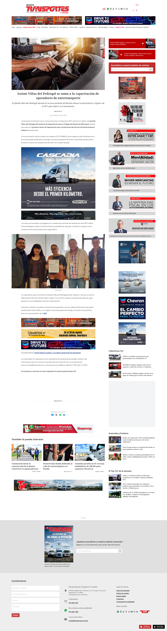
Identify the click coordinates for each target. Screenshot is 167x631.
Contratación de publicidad (125, 602)
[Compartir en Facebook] (52, 415)
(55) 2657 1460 (73, 612)
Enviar (15, 615)
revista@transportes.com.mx (78, 621)
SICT (45, 313)
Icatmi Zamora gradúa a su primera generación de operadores (57, 353)
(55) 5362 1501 (73, 603)
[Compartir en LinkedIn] (64, 415)
